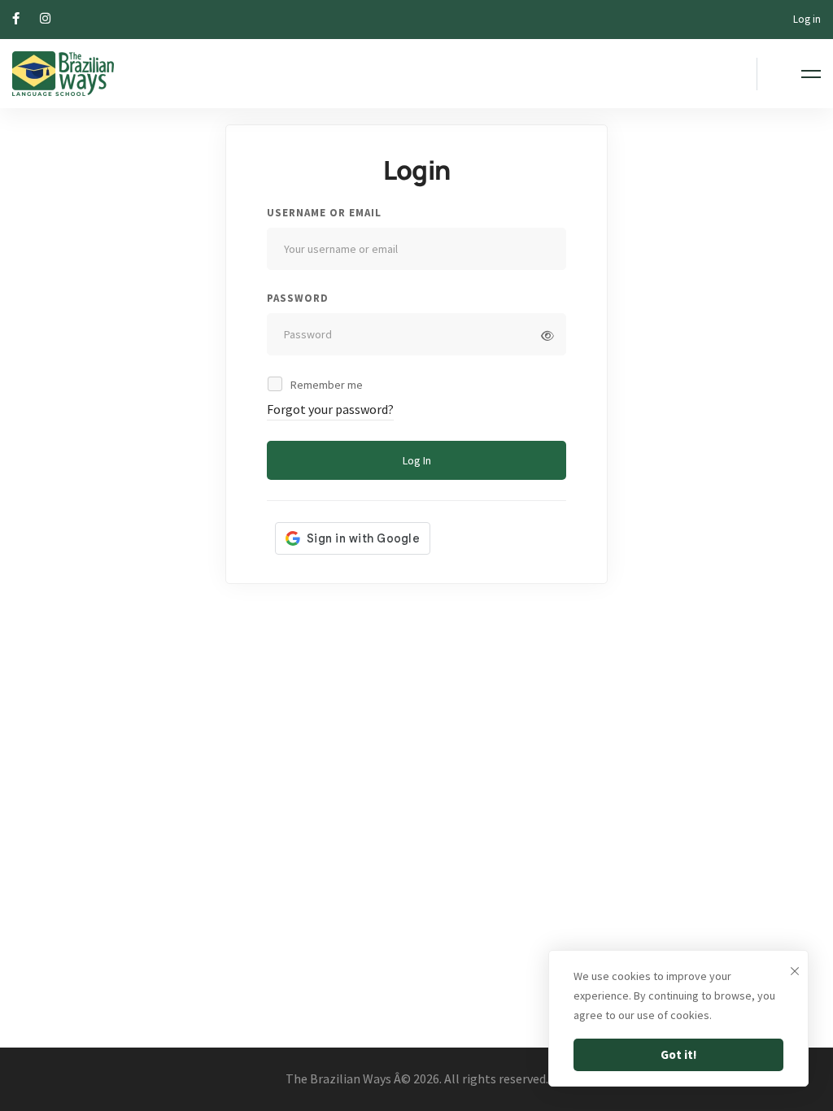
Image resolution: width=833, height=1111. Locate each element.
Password (298, 298)
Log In (417, 460)
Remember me (325, 384)
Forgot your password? (330, 409)
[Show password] (547, 335)
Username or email (324, 213)
